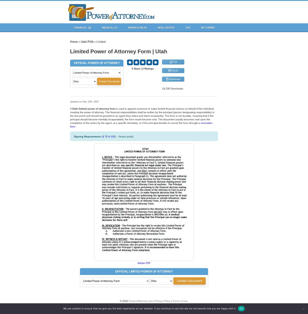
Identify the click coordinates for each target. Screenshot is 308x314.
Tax (188, 27)
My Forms (208, 27)
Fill (175, 62)
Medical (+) (109, 27)
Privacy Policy (162, 301)
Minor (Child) (137, 27)
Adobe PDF (144, 263)
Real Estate (166, 27)
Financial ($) (82, 27)
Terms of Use (180, 301)
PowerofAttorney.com (141, 301)
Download (174, 79)
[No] (303, 308)
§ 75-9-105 (108, 136)
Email (174, 70)
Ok (241, 308)
